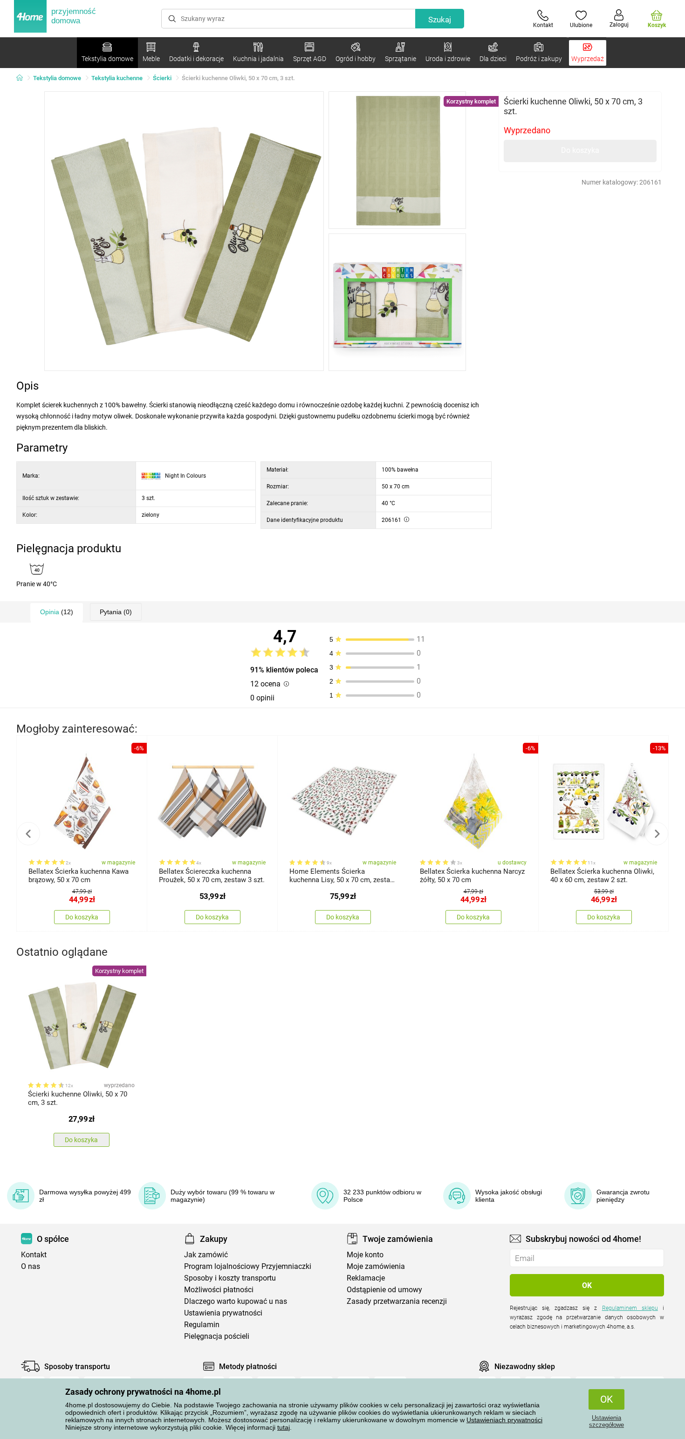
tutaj (283, 1427)
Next (656, 833)
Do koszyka (580, 150)
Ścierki (162, 78)
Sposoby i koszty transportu (230, 1278)
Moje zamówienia (376, 1266)
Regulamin (201, 1324)
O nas (30, 1266)
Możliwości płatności (218, 1289)
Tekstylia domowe (57, 78)
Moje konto (365, 1254)
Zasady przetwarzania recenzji (397, 1301)
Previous (28, 833)
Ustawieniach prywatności (504, 1420)
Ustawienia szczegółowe (606, 1421)
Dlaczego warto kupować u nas (235, 1301)
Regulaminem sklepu (630, 1308)
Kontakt (34, 1254)
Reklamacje (366, 1278)
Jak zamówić (206, 1254)
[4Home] (22, 78)
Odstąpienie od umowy (384, 1289)
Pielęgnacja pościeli (216, 1336)
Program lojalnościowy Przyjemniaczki (247, 1266)
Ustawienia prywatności (223, 1312)
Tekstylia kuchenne (117, 78)
